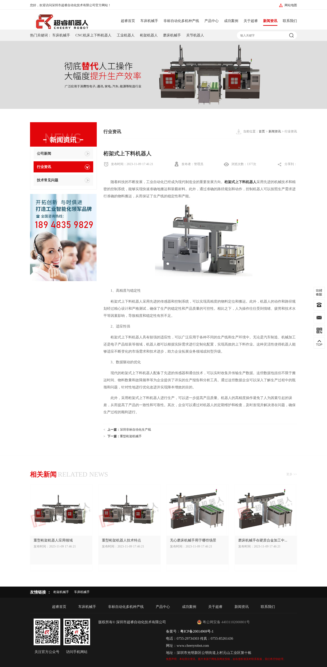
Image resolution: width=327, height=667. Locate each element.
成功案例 (231, 21)
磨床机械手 (172, 35)
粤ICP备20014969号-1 (197, 631)
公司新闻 (44, 153)
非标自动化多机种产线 (181, 21)
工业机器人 (126, 35)
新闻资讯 (270, 21)
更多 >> (291, 474)
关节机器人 (195, 35)
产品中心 (211, 21)
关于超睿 (251, 21)
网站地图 (291, 5)
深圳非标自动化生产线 (135, 429)
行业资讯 (44, 167)
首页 (262, 131)
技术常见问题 (47, 180)
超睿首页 (128, 21)
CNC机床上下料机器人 (93, 35)
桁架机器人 (149, 35)
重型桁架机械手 (131, 436)
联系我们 (290, 21)
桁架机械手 (61, 592)
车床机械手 (149, 21)
